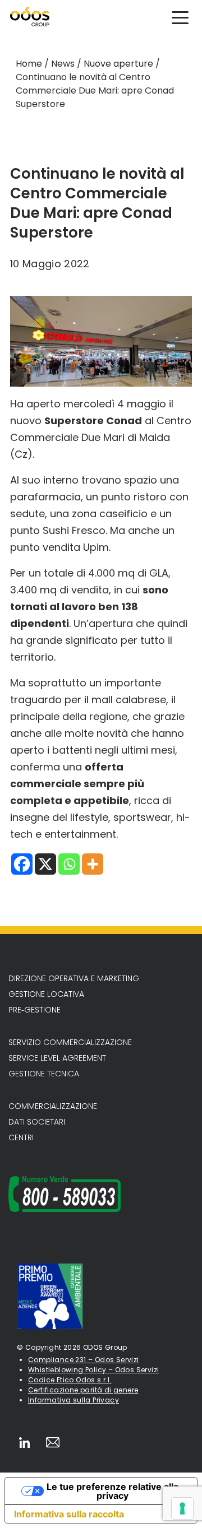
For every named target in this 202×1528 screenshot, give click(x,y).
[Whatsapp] (69, 864)
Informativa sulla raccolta (69, 1514)
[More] (92, 864)
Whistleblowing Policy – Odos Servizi (93, 1369)
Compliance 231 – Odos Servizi (83, 1359)
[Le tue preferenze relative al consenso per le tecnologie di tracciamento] (182, 1508)
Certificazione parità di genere (83, 1390)
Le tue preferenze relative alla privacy (112, 1491)
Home (29, 63)
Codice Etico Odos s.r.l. (70, 1380)
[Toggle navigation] (180, 17)
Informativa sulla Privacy (73, 1400)
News (63, 63)
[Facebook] (22, 864)
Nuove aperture (118, 63)
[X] (45, 864)
